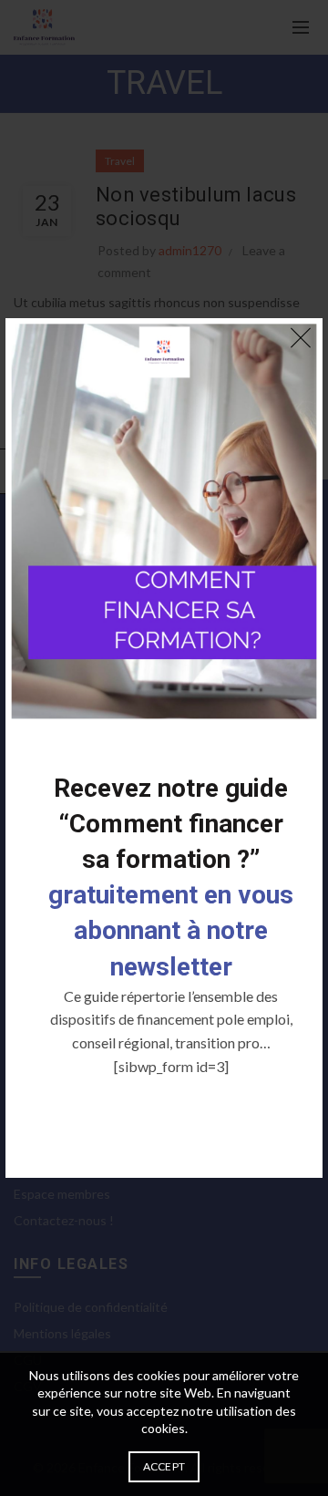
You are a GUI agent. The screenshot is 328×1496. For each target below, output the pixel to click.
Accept (164, 1466)
